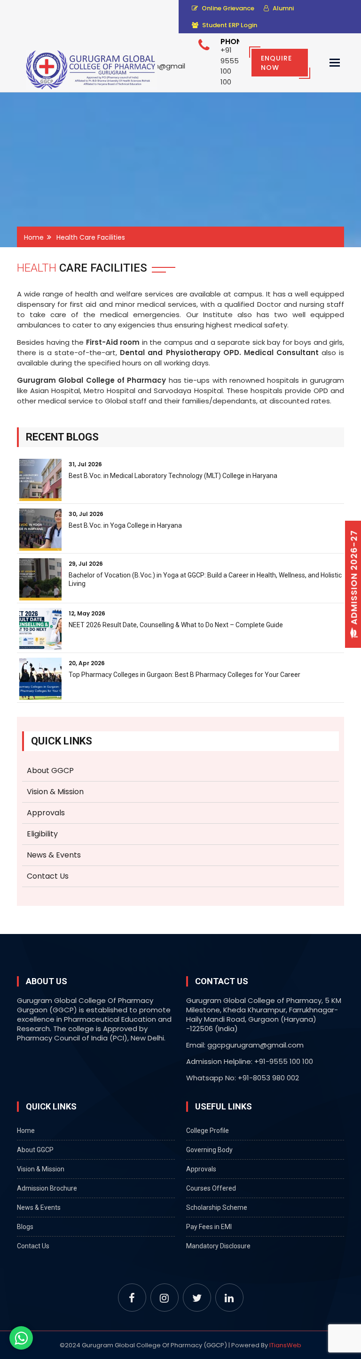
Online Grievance (227, 8)
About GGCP (50, 770)
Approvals (46, 812)
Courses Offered (211, 1188)
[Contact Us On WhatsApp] (21, 1338)
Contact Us (48, 876)
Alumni (282, 8)
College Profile (207, 1130)
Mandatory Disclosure (218, 1246)
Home (34, 237)
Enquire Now (276, 62)
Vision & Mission (55, 791)
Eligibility (42, 833)
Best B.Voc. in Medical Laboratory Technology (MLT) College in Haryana (173, 475)
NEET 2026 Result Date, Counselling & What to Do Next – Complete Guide (176, 625)
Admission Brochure (47, 1188)
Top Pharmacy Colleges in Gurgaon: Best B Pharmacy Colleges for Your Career (184, 674)
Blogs (25, 1226)
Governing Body (209, 1150)
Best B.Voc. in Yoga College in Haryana (125, 525)
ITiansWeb (285, 1345)
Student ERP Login (229, 25)
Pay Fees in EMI (209, 1226)
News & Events (54, 855)
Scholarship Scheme (216, 1207)
